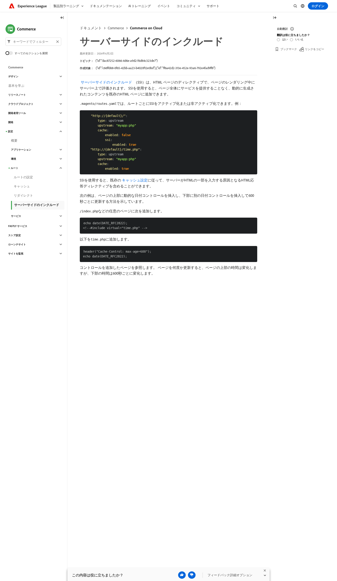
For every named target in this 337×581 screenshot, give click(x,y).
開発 (10, 122)
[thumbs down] (192, 575)
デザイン (13, 76)
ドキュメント (91, 28)
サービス (16, 216)
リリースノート (17, 94)
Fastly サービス (17, 226)
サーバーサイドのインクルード (36, 205)
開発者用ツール (17, 113)
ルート (14, 168)
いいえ (299, 39)
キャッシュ (22, 186)
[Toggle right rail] (275, 18)
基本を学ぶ (16, 86)
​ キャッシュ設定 (134, 180)
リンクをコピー (314, 49)
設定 (10, 131)
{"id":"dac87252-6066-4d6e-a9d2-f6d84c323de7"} (126, 61)
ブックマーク (288, 49)
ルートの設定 (23, 177)
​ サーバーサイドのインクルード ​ (106, 82)
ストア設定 (14, 235)
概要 (14, 140)
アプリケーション (21, 149)
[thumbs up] (182, 575)
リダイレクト (23, 195)
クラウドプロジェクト (20, 103)
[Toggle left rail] (62, 18)
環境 (13, 158)
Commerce (116, 28)
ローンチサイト (17, 244)
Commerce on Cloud (146, 28)
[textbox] (33, 42)
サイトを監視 (15, 253)
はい (285, 39)
